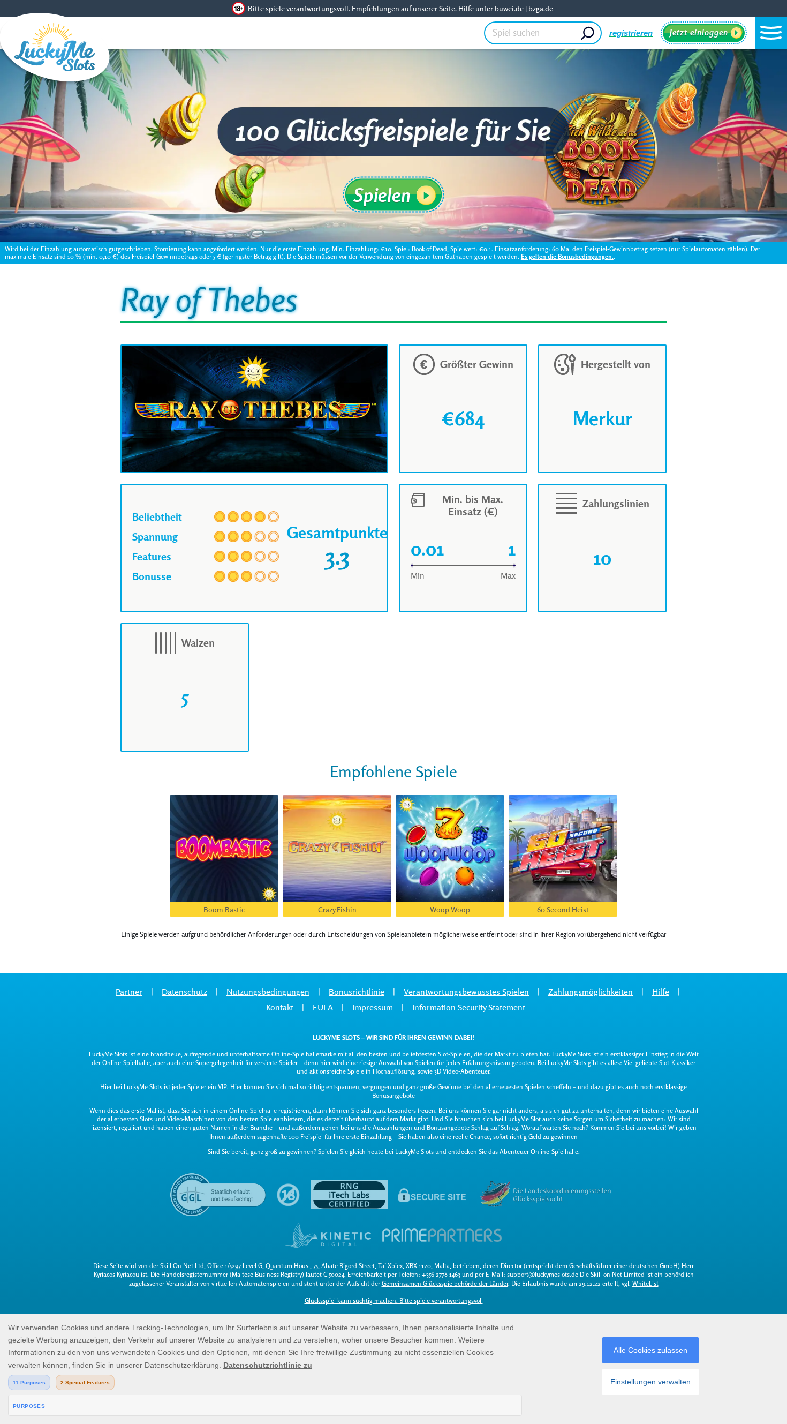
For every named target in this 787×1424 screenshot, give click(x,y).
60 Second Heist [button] (563, 909)
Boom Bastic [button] (224, 909)
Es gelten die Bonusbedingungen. (567, 256)
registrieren (631, 33)
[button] (771, 33)
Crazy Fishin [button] (337, 909)
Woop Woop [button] (450, 909)
